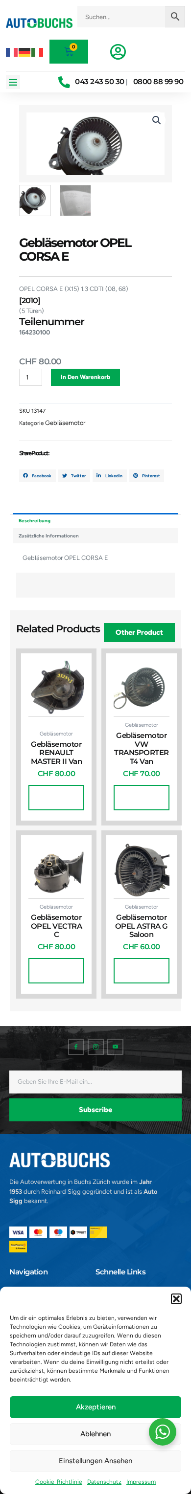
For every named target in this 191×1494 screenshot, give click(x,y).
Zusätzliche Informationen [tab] (49, 536)
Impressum (141, 1481)
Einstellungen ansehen (95, 1460)
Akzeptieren (96, 1407)
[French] (12, 51)
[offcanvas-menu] (118, 52)
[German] (25, 51)
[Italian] (37, 51)
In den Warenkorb (85, 377)
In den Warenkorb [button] (56, 797)
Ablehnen (95, 1433)
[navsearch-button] (131, 32)
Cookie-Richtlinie (58, 1481)
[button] (176, 1299)
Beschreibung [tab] (34, 520)
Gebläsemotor (65, 422)
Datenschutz (104, 1481)
